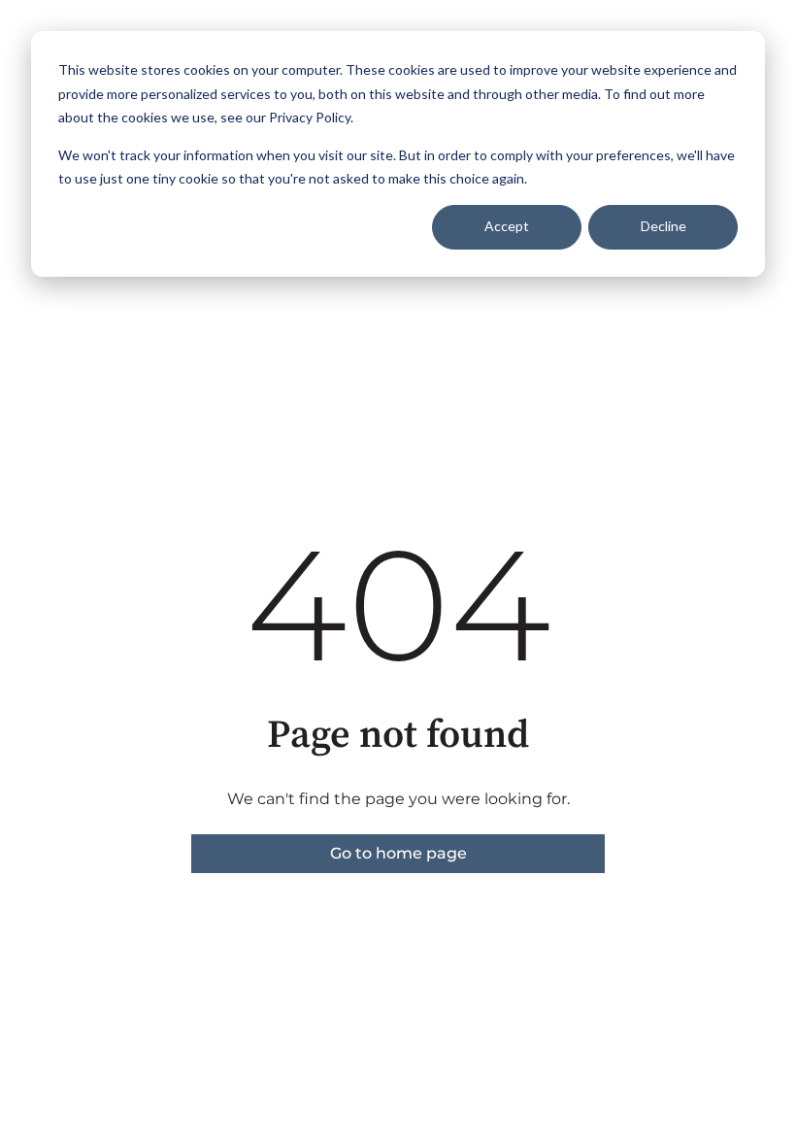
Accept (506, 226)
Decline (663, 226)
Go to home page (398, 853)
